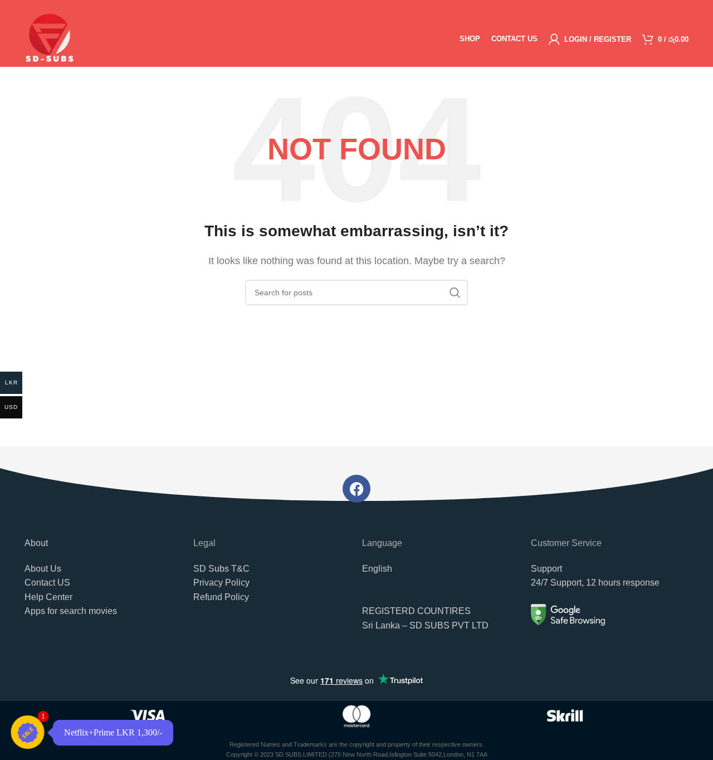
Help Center (48, 597)
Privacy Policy (221, 582)
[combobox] (441, 665)
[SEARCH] (455, 292)
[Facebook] (356, 489)
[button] (441, 624)
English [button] (377, 568)
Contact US (47, 582)
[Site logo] (50, 38)
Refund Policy (221, 597)
